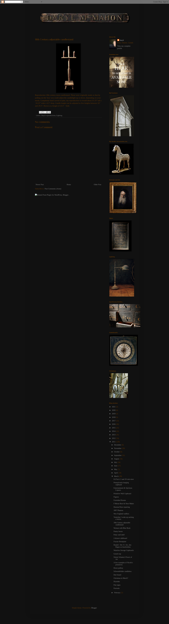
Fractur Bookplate (120, 542)
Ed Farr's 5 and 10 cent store (124, 479)
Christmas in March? (121, 578)
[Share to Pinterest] (49, 112)
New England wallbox (121, 514)
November (118, 448)
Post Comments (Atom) (53, 189)
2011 (114, 442)
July (115, 462)
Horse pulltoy (118, 568)
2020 (114, 410)
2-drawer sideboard (120, 538)
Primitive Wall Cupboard (122, 494)
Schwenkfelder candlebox (123, 571)
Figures (116, 497)
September (118, 455)
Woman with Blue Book (122, 528)
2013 (114, 435)
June (116, 466)
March (116, 476)
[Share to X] (45, 112)
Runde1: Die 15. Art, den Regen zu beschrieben (122, 546)
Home (69, 184)
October (117, 452)
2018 (114, 417)
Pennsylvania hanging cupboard (121, 484)
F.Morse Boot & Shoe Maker (124, 504)
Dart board (117, 575)
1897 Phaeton (118, 510)
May (116, 469)
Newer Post (40, 184)
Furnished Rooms (120, 500)
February (117, 593)
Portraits (117, 588)
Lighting (59, 115)
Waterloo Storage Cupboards (124, 550)
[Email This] (40, 112)
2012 (114, 438)
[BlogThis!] (42, 112)
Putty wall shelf (119, 535)
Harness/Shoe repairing (122, 507)
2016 (114, 424)
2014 (114, 431)
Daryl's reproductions (48, 115)
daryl (122, 40)
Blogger (94, 608)
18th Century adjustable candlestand (122, 524)
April (116, 473)
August (117, 459)
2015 (114, 428)
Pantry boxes (118, 531)
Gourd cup (117, 554)
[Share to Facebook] (47, 112)
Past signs (117, 585)
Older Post (97, 184)
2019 (114, 414)
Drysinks (117, 581)
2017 (114, 421)
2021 (114, 407)
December (118, 445)
